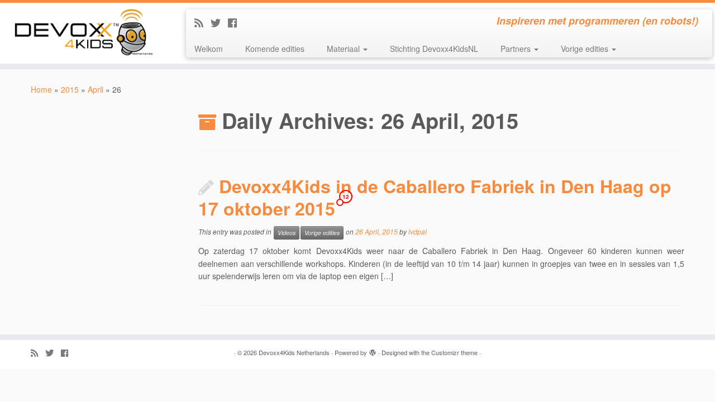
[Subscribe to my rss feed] (202, 22)
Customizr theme (454, 352)
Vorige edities (586, 48)
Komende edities (274, 48)
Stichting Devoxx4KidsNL (434, 48)
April (95, 89)
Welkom (208, 48)
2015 (70, 89)
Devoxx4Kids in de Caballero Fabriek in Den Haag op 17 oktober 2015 (434, 197)
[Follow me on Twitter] (219, 22)
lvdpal (417, 232)
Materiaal (344, 48)
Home (41, 89)
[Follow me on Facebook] (236, 22)
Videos (286, 232)
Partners (516, 48)
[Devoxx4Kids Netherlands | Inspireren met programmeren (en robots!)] (82, 33)
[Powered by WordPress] (372, 350)
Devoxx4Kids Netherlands (294, 352)
